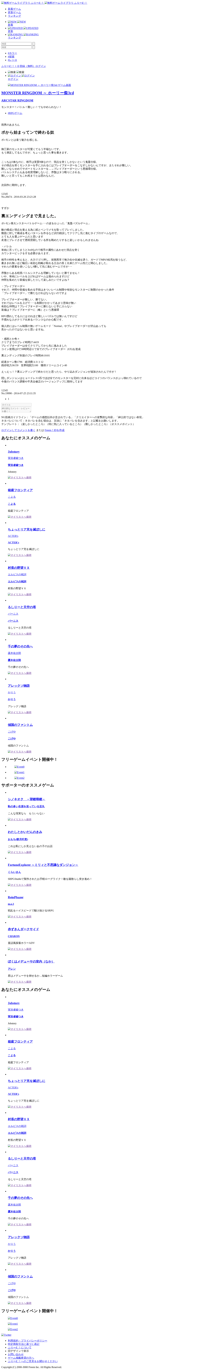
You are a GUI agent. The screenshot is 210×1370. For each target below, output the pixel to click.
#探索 (11, 56)
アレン (12, 968)
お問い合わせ (16, 1354)
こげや (12, 731)
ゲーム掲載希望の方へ (21, 1357)
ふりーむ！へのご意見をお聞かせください (33, 1361)
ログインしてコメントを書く (18, 430)
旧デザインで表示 (18, 1351)
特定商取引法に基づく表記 (23, 1344)
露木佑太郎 (14, 653)
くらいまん (14, 872)
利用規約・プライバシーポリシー (27, 1340)
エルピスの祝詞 (17, 574)
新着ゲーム (14, 9)
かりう (12, 692)
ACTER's (13, 536)
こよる (12, 496)
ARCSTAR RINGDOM (17, 100)
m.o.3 (11, 904)
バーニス (13, 613)
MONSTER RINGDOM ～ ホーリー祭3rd (37, 93)
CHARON (14, 936)
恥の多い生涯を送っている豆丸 (26, 806)
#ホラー (12, 53)
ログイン (40, 66)
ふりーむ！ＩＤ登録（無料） (18, 66)
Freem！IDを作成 (54, 430)
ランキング (14, 15)
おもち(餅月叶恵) (18, 839)
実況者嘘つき (16, 458)
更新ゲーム (14, 12)
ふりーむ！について (20, 1347)
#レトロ (12, 60)
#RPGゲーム (15, 113)
